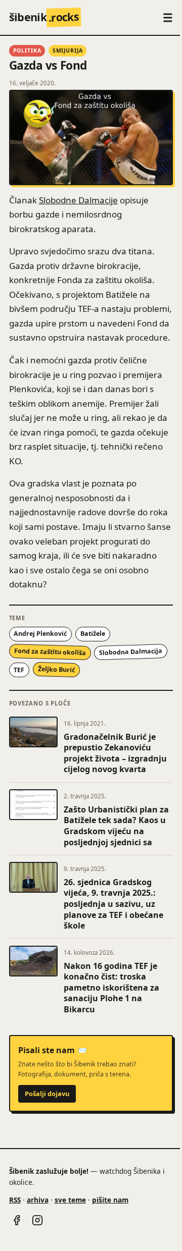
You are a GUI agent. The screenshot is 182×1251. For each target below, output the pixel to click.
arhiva (38, 1200)
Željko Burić (56, 670)
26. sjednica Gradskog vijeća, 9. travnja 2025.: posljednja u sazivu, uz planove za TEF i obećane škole (113, 904)
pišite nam (110, 1200)
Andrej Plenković (40, 633)
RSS (15, 1200)
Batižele (92, 633)
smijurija (68, 50)
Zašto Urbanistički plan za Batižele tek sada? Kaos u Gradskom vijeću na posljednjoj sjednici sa (116, 826)
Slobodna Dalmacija (130, 651)
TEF (19, 670)
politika (27, 50)
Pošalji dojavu (47, 1093)
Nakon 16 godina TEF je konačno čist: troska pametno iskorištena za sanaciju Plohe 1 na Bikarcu (111, 987)
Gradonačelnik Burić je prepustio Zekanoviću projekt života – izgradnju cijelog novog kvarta (115, 753)
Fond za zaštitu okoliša (49, 651)
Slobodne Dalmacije (78, 200)
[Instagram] (37, 1220)
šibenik (44, 17)
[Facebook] (16, 1220)
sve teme (70, 1200)
